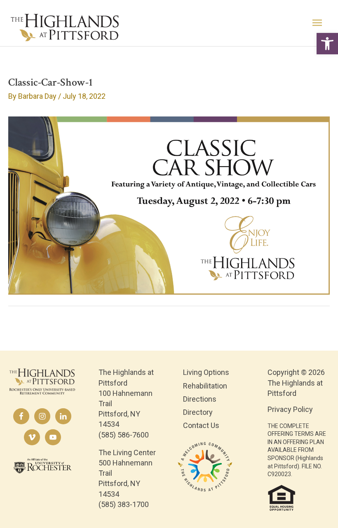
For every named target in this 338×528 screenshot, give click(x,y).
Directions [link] (199, 399)
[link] (327, 43)
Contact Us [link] (201, 425)
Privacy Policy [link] (290, 409)
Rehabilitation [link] (205, 385)
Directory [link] (198, 412)
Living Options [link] (206, 372)
